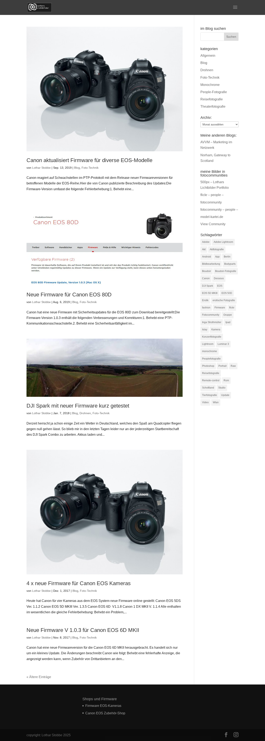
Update (225, 395)
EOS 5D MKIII (209, 293)
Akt (204, 249)
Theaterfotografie (212, 106)
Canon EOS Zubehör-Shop (105, 713)
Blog (77, 167)
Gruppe (227, 314)
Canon (206, 278)
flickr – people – (212, 195)
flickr (231, 307)
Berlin (227, 256)
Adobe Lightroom (223, 242)
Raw (233, 365)
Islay (204, 329)
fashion (206, 307)
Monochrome (210, 85)
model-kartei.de (211, 217)
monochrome (209, 351)
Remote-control (210, 380)
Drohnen (85, 413)
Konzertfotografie (211, 336)
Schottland (208, 387)
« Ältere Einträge (38, 677)
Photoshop (208, 365)
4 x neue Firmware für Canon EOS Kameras (78, 583)
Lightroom (207, 344)
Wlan (216, 402)
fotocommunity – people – (219, 209)
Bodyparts (230, 263)
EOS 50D (227, 293)
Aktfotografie (217, 249)
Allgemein (207, 55)
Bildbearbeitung (211, 263)
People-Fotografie (213, 92)
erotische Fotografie (224, 300)
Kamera (215, 329)
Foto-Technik (90, 167)
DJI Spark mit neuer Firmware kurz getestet (77, 406)
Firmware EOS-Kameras (103, 705)
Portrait (222, 365)
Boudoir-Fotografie (225, 271)
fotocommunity (211, 202)
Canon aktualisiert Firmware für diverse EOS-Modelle (89, 160)
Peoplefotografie (211, 358)
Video (205, 402)
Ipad (227, 322)
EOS (219, 285)
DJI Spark (207, 285)
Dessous (219, 278)
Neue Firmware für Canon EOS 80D (69, 294)
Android (206, 256)
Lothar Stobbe (41, 167)
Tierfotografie (209, 395)
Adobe (206, 242)
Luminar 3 (223, 344)
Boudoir (206, 271)
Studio (221, 387)
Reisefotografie (211, 99)
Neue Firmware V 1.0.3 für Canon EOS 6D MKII (82, 630)
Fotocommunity (210, 314)
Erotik (205, 300)
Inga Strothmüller (211, 322)
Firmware (219, 307)
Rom (226, 380)
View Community (212, 224)
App (217, 256)
